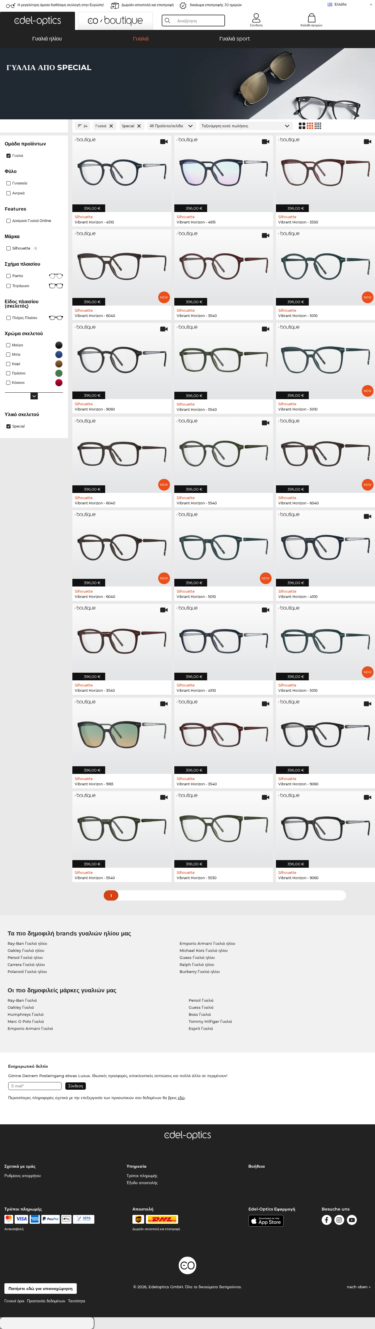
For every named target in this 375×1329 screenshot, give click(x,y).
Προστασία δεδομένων (46, 1301)
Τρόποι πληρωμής (142, 1175)
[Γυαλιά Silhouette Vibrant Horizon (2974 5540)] (121, 826)
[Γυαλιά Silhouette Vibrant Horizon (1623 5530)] (223, 826)
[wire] (83, 1219)
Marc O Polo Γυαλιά (26, 1021)
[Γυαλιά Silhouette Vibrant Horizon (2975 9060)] (325, 826)
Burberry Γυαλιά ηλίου (200, 971)
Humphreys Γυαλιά (26, 1014)
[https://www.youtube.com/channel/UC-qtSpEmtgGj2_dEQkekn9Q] (352, 1221)
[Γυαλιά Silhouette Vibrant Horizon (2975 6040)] (121, 452)
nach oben (358, 1286)
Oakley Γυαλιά (21, 1007)
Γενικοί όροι (14, 1301)
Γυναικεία (19, 183)
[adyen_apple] (66, 1219)
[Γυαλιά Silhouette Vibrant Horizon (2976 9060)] (121, 358)
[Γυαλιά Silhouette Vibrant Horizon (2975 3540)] (223, 733)
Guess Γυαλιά (201, 1007)
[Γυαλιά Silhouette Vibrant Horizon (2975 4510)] (223, 639)
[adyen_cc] (8, 1219)
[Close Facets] (34, 126)
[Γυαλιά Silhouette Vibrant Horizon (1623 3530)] (325, 170)
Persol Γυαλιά (201, 1000)
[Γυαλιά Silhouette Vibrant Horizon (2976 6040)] (121, 545)
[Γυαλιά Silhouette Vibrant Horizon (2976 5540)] (223, 452)
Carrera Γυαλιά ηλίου (26, 964)
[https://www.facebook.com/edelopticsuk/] (327, 1221)
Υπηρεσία (136, 1166)
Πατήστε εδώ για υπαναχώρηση (40, 1288)
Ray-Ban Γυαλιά (22, 1000)
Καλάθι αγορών (312, 25)
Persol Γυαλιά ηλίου (25, 957)
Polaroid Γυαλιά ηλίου (27, 971)
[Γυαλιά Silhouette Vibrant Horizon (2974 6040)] (325, 452)
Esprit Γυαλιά (201, 1028)
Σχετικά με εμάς (19, 1166)
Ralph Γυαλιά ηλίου (197, 964)
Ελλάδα (341, 4)
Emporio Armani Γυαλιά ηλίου (207, 943)
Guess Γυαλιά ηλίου (197, 957)
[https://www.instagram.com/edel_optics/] (339, 1221)
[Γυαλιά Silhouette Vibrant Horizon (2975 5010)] (325, 639)
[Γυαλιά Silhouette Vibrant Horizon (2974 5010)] (223, 545)
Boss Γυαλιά (200, 1014)
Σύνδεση (256, 25)
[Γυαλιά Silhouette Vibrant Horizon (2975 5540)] (223, 358)
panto (17, 276)
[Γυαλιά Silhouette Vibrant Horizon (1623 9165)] (121, 733)
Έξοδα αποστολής (142, 1182)
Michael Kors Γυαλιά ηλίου (204, 950)
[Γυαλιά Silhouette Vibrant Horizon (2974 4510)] (325, 545)
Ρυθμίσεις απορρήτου (22, 1175)
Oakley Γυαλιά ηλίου (26, 950)
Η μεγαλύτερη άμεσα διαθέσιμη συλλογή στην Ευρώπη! (61, 5)
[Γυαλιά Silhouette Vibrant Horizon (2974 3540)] (121, 639)
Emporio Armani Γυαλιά (30, 1028)
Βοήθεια (256, 1166)
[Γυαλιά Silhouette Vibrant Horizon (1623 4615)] (223, 170)
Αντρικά (18, 193)
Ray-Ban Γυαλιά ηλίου (27, 943)
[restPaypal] (50, 1219)
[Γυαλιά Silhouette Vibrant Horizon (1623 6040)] (121, 264)
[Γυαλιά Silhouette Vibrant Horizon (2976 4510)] (121, 170)
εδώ (181, 1097)
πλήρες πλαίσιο (24, 318)
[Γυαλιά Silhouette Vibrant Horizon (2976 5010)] (325, 264)
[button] (37, 21)
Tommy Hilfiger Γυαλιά (210, 1021)
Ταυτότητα (76, 1301)
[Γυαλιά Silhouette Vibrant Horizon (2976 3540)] (223, 264)
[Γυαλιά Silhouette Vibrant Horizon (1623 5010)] (325, 358)
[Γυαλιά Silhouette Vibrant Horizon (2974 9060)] (325, 733)
